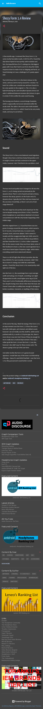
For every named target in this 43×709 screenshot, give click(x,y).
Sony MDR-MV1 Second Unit (11, 466)
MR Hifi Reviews (7, 642)
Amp (27, 555)
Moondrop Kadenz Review (10, 507)
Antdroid (7, 383)
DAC (32, 555)
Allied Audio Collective (9, 652)
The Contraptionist (8, 658)
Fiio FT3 (4, 464)
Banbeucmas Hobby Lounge (11, 660)
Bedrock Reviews (7, 648)
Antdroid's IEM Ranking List (30, 376)
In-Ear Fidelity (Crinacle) (9, 627)
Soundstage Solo (7, 637)
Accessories (35, 559)
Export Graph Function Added (11, 471)
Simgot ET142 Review (9, 505)
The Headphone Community (11, 623)
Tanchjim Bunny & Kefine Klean (12, 448)
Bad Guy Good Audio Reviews (11, 639)
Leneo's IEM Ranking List (21, 613)
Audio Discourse (11, 3)
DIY (28, 559)
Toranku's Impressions (9, 629)
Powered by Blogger (23, 701)
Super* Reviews (7, 633)
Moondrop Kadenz (8, 446)
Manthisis (14, 581)
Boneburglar (33, 577)
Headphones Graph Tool (10, 437)
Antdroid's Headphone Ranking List (18, 378)
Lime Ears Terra (7, 450)
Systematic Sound (7, 635)
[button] (4, 26)
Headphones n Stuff (8, 654)
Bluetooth (15, 559)
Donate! (4, 621)
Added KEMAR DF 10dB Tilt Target (13, 468)
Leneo (4, 577)
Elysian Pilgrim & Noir (9, 452)
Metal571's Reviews (8, 644)
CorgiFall (15, 573)
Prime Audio (6, 656)
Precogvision (21, 577)
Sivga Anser (5, 462)
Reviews (20, 383)
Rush (34, 573)
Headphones (19, 555)
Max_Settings (6, 646)
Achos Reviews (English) (9, 650)
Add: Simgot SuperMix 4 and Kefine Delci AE (16, 455)
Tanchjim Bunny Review (9, 511)
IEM (14, 383)
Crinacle (5, 581)
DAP (23, 559)
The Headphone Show (9, 625)
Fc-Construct (25, 573)
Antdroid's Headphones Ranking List (21, 546)
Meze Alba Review (8, 509)
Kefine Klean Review (8, 514)
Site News (6, 559)
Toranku (12, 577)
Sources (10, 555)
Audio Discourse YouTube (10, 521)
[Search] (40, 3)
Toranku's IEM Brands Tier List (21, 691)
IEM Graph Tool (7, 439)
